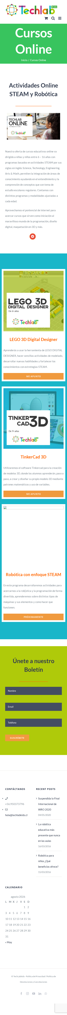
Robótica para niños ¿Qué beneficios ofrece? (48, 861)
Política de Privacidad (35, 976)
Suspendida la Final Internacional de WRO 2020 (49, 804)
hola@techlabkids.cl (16, 815)
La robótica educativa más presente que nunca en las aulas (49, 832)
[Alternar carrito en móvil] (46, 18)
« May (8, 942)
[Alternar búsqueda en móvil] (53, 18)
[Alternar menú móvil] (60, 18)
